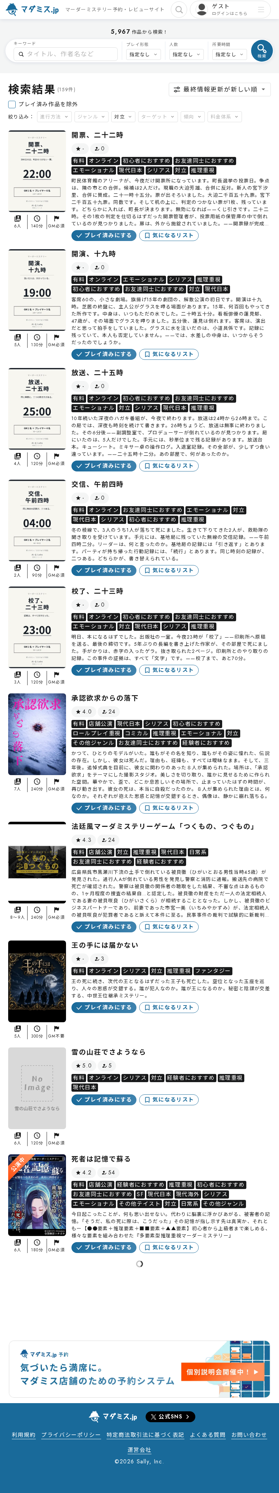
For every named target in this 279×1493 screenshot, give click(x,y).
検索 (262, 56)
